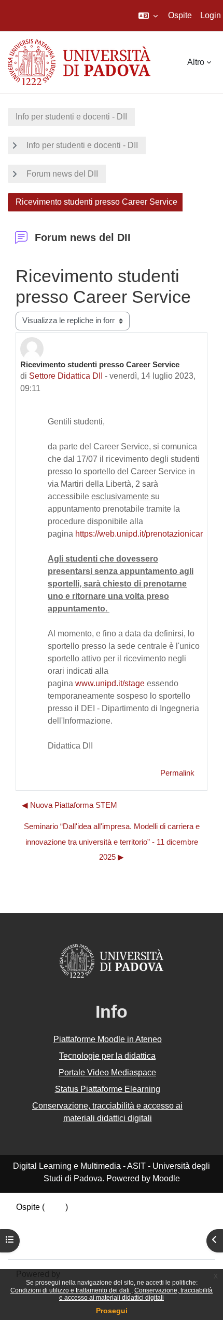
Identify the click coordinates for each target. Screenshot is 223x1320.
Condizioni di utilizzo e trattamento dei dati (70, 1290)
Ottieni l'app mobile (51, 1244)
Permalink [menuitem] (177, 773)
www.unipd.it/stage (110, 683)
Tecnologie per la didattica (107, 1055)
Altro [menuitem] (195, 62)
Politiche (32, 1232)
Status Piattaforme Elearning (107, 1089)
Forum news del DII (62, 173)
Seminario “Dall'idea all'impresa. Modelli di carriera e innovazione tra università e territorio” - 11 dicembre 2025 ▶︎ (112, 841)
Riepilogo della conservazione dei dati (86, 1219)
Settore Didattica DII (66, 375)
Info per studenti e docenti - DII (71, 116)
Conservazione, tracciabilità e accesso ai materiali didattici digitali (136, 1294)
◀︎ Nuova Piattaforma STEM (69, 805)
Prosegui (112, 1310)
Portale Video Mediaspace (107, 1072)
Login (210, 15)
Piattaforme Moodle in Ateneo (107, 1039)
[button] (148, 15)
